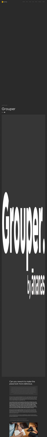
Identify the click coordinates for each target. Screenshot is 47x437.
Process (30, 1)
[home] (4, 2)
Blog (33, 1)
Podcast (36, 1)
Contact (44, 1)
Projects (24, 1)
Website (3, 112)
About (27, 1)
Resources (40, 1)
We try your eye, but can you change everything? (16, 409)
